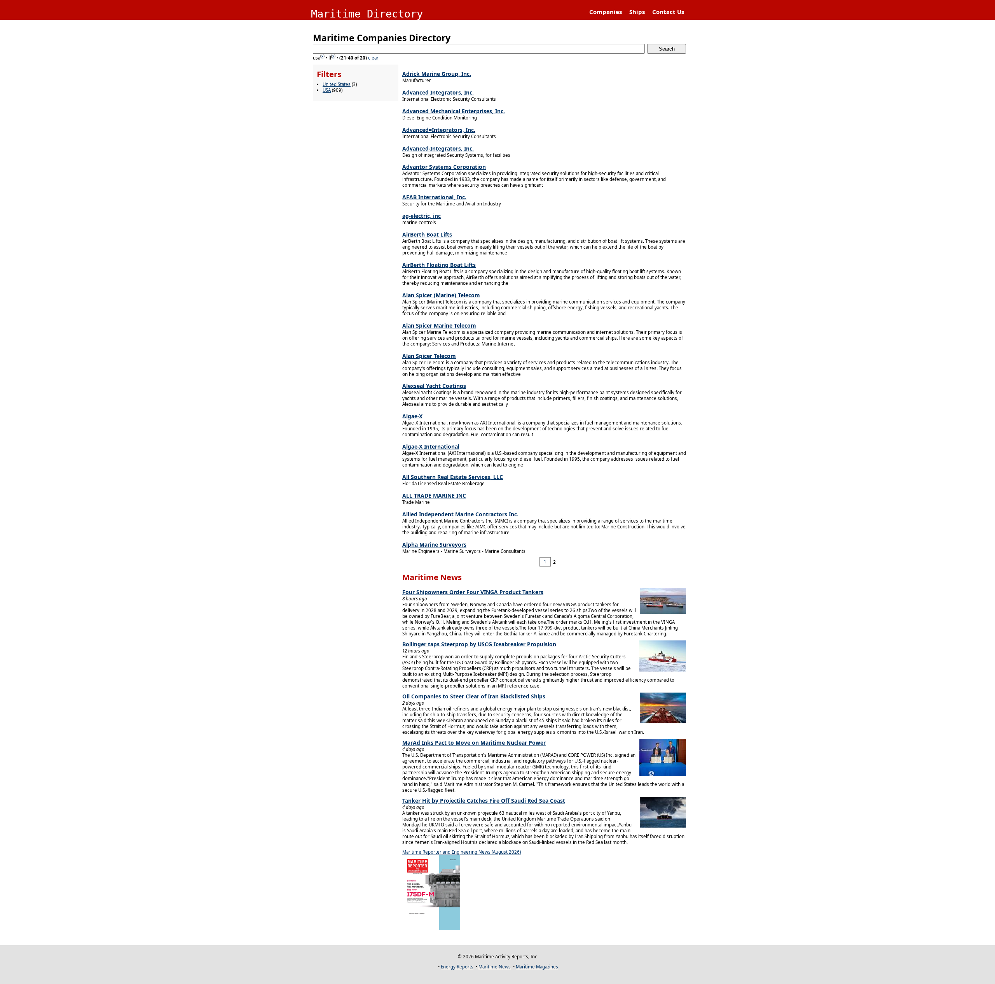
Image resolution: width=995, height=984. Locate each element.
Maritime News (494, 967)
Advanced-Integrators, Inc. (438, 148)
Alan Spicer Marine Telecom (439, 325)
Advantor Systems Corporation (444, 166)
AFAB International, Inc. (434, 197)
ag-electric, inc (421, 215)
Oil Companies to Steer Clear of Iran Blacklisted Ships (473, 696)
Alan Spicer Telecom (429, 356)
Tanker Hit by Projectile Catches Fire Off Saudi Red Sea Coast (483, 800)
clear (373, 58)
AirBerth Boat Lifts (427, 234)
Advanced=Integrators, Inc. (438, 129)
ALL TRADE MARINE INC (434, 495)
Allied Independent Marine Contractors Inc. (460, 514)
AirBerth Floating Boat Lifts (439, 264)
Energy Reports (457, 967)
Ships (637, 12)
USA (327, 90)
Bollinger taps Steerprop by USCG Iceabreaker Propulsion (479, 644)
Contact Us (668, 12)
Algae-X (412, 416)
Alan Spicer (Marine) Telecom (441, 295)
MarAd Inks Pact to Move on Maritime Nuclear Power (474, 742)
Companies (605, 12)
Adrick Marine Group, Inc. (436, 73)
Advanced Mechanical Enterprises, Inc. (453, 111)
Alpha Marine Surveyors (434, 544)
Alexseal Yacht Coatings (434, 385)
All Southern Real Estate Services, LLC (452, 477)
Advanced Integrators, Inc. (438, 92)
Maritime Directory (367, 14)
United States (337, 84)
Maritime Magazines (537, 967)
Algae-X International (430, 446)
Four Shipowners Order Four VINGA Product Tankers (472, 592)
